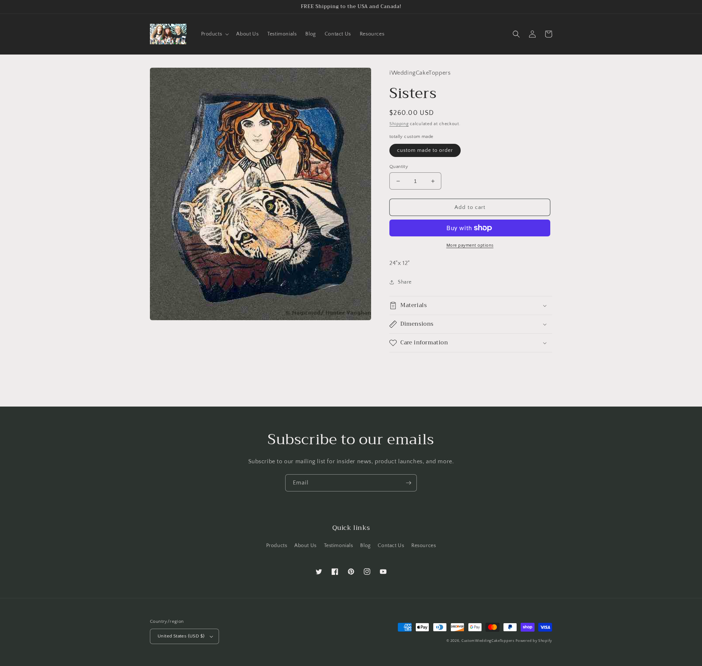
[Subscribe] (408, 482)
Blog (365, 546)
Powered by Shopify (534, 641)
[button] (214, 34)
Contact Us (391, 546)
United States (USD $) (181, 636)
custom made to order (425, 150)
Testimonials (338, 546)
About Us (305, 546)
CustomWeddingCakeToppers (487, 641)
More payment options (470, 245)
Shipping (399, 123)
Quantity (398, 166)
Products (276, 546)
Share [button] (405, 282)
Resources (423, 546)
